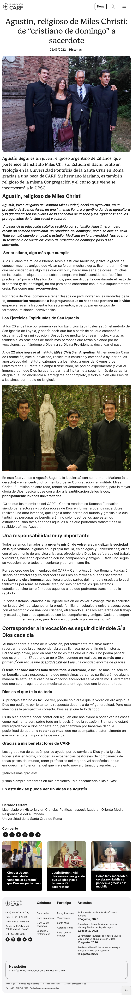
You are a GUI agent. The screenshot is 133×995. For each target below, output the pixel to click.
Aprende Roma (65, 927)
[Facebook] (12, 834)
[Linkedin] (25, 834)
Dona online (43, 913)
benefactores (24, 575)
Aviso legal (10, 983)
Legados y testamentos (43, 932)
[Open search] (113, 6)
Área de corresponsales (75, 983)
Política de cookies (51, 983)
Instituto (57, 352)
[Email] (18, 834)
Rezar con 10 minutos (64, 934)
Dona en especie (45, 918)
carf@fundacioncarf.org (17, 912)
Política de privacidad (29, 983)
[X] (5, 834)
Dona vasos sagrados (43, 924)
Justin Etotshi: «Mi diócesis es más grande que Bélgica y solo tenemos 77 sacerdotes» (68, 879)
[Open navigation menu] (124, 6)
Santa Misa (63, 922)
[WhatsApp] (31, 834)
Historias (75, 49)
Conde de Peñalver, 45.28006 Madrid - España (17, 927)
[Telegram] (38, 834)
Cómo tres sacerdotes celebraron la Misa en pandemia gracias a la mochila (111, 881)
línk (20, 789)
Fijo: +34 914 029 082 (17, 917)
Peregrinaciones (65, 913)
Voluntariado (63, 918)
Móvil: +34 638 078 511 (17, 921)
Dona (100, 6)
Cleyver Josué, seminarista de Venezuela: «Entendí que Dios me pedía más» (24, 878)
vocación (101, 700)
